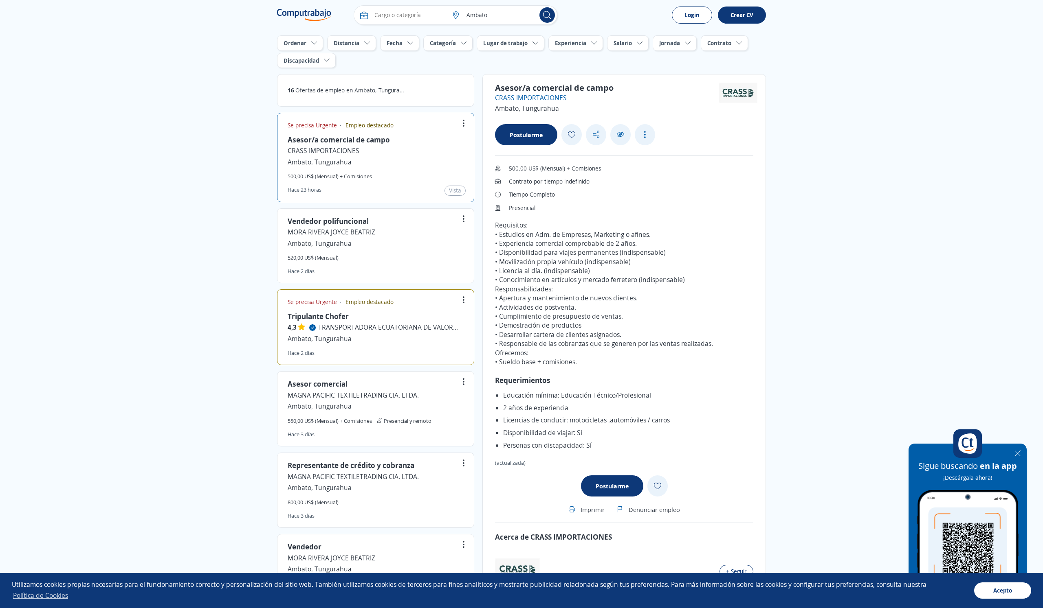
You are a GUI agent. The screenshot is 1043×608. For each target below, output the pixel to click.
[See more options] (645, 134)
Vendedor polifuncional (328, 221)
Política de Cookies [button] (40, 595)
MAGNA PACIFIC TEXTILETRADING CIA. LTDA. (353, 395)
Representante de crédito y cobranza (351, 465)
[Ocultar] (620, 134)
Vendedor (304, 546)
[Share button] (596, 134)
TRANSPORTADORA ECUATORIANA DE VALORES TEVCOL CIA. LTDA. (389, 327)
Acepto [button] (1002, 590)
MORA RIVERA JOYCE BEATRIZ (331, 231)
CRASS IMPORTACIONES (323, 150)
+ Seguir (736, 571)
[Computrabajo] (304, 15)
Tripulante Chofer (318, 316)
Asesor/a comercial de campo (339, 139)
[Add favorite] (571, 134)
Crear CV (742, 15)
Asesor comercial (318, 384)
